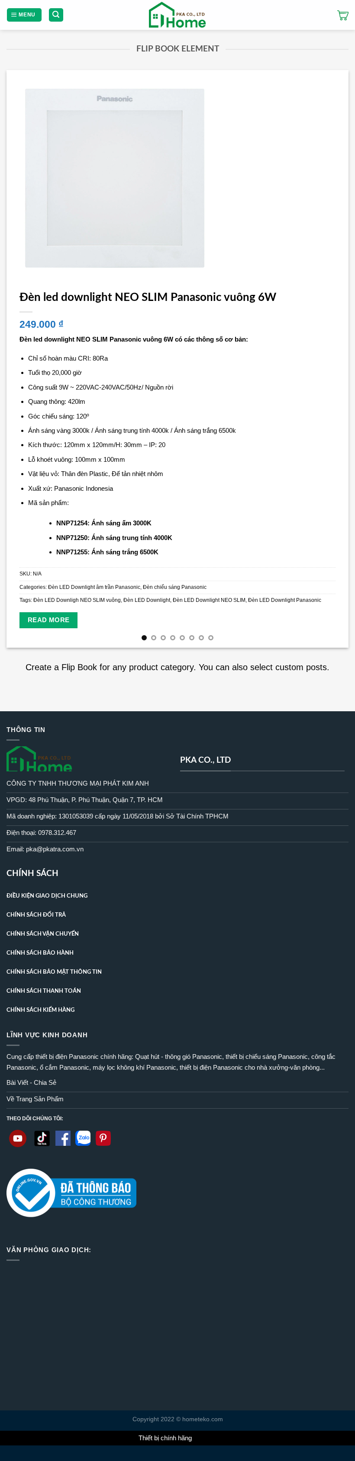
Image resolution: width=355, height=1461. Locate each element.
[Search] (56, 15)
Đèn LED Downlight (146, 600)
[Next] (331, 358)
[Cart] (343, 15)
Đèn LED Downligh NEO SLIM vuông (77, 600)
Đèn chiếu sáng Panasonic (175, 587)
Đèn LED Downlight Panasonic (284, 600)
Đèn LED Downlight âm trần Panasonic (94, 587)
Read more (49, 620)
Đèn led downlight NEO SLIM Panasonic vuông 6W (147, 297)
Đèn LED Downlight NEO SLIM (209, 600)
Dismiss (205, 1438)
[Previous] (24, 358)
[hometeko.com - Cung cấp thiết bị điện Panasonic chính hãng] (177, 15)
